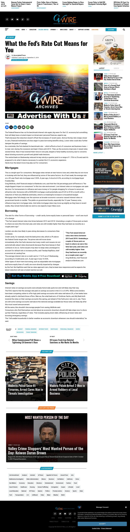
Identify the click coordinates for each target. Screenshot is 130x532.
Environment (8, 8)
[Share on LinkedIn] (15, 127)
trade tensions (31, 332)
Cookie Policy (96, 528)
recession (20, 332)
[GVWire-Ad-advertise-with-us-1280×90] (46, 118)
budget (20, 329)
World (106, 83)
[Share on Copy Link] (32, 127)
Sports (108, 8)
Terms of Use (65, 521)
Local (57, 6)
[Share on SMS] (28, 127)
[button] (126, 507)
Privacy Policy (53, 521)
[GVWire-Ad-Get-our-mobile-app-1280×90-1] (46, 278)
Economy (106, 142)
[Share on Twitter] (11, 127)
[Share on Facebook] (7, 127)
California (68, 518)
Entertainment (34, 8)
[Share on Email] (23, 127)
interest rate (43, 329)
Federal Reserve (30, 329)
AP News (10, 37)
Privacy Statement (106, 528)
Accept (102, 524)
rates (78, 329)
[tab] (101, 68)
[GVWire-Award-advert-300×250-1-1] (108, 184)
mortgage (54, 329)
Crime (10, 382)
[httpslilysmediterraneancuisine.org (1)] (108, 65)
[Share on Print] (19, 127)
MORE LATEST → (99, 153)
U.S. (105, 122)
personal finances (66, 329)
